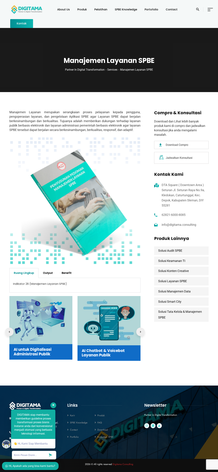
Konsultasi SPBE (105, 437)
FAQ (99, 422)
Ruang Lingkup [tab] (24, 273)
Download (102, 429)
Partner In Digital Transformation (85, 69)
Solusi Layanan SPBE (172, 281)
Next (140, 332)
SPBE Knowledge (78, 422)
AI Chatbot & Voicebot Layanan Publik (103, 353)
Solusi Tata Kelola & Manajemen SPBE (180, 314)
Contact (74, 429)
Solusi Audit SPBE (170, 250)
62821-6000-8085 (173, 215)
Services (112, 69)
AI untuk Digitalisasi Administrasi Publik (32, 352)
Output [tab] (48, 273)
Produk (101, 415)
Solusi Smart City (169, 301)
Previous (9, 332)
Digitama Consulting (123, 464)
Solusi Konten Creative (173, 271)
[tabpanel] (75, 285)
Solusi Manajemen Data (174, 291)
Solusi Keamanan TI (171, 261)
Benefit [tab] (67, 273)
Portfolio (74, 437)
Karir (72, 415)
